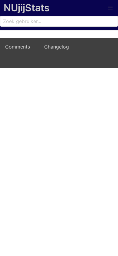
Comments (17, 47)
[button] (110, 8)
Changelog (56, 47)
